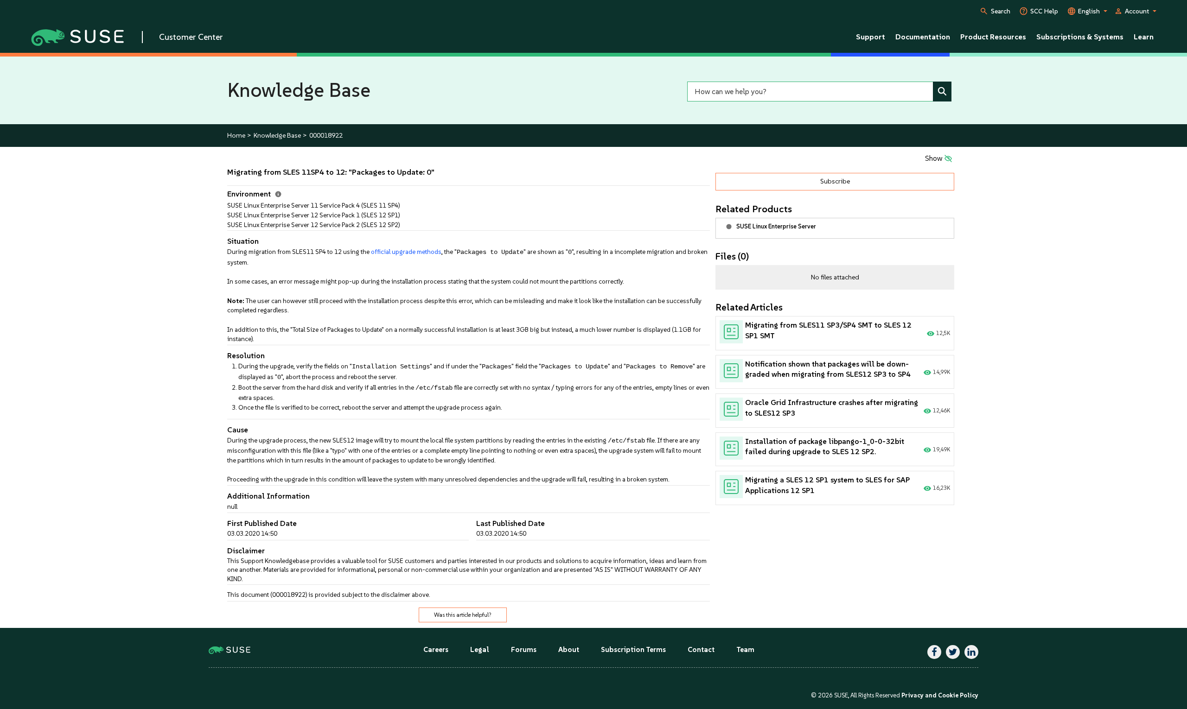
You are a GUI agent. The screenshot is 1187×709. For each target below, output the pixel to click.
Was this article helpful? (462, 615)
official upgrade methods (406, 251)
